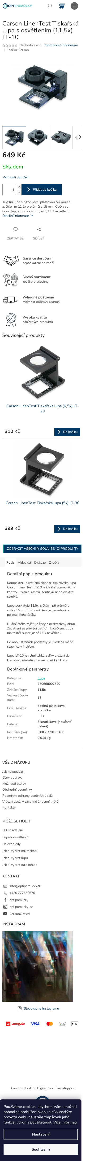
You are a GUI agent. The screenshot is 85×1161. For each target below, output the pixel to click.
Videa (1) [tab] (24, 562)
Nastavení (41, 1134)
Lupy (41, 678)
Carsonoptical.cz (23, 1088)
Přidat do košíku (45, 189)
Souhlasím (41, 1149)
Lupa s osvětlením (15, 837)
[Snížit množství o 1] (19, 192)
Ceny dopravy (12, 777)
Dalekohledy (11, 844)
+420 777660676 (22, 893)
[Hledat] (49, 6)
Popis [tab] (10, 562)
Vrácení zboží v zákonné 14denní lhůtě (30, 801)
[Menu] (74, 6)
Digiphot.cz (45, 1088)
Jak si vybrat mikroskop (19, 851)
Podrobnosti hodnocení (60, 45)
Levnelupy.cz (64, 1088)
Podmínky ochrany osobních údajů (27, 795)
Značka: (18, 50)
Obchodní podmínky (17, 789)
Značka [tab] (54, 562)
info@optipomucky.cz (24, 886)
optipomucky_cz (21, 907)
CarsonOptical (19, 914)
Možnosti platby (14, 783)
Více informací (65, 1122)
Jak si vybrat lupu (15, 858)
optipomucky (18, 900)
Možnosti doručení (15, 177)
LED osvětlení (12, 830)
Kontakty (9, 807)
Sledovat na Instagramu (41, 1008)
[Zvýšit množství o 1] (19, 187)
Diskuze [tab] (40, 562)
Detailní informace (15, 216)
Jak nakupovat (12, 771)
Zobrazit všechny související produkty (42, 548)
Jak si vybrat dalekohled (19, 865)
